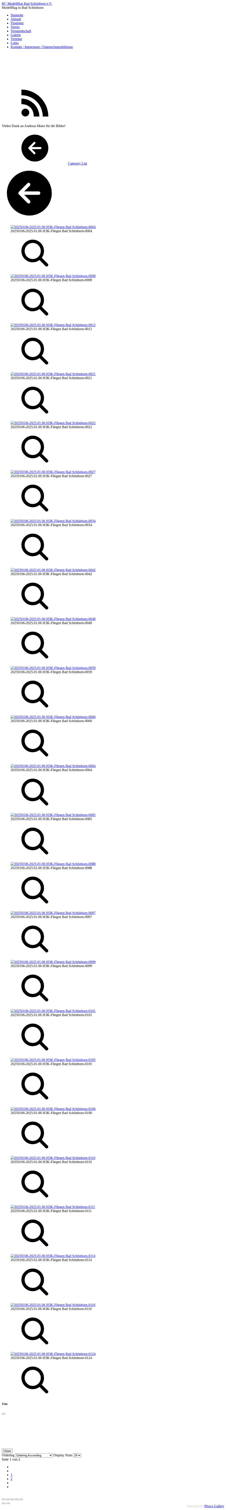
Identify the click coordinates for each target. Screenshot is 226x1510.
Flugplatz (17, 23)
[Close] (3, 1413)
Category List (77, 163)
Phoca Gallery (214, 1506)
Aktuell (16, 19)
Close (7, 1451)
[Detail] (35, 268)
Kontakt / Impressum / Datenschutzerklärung (42, 47)
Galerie (16, 35)
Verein (15, 27)
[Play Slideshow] (21, 1499)
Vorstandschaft (21, 31)
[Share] (8, 1499)
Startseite (17, 15)
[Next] (8, 1503)
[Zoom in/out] (17, 1499)
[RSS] (35, 118)
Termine (16, 39)
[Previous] (3, 1503)
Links (15, 43)
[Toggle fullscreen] (12, 1499)
